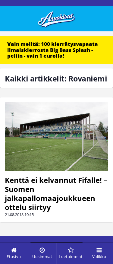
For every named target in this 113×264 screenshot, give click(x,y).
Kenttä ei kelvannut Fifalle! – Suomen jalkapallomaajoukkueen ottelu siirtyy (56, 193)
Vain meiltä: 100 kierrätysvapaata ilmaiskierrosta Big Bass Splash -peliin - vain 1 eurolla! (52, 49)
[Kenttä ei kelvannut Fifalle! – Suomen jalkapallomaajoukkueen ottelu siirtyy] (56, 136)
